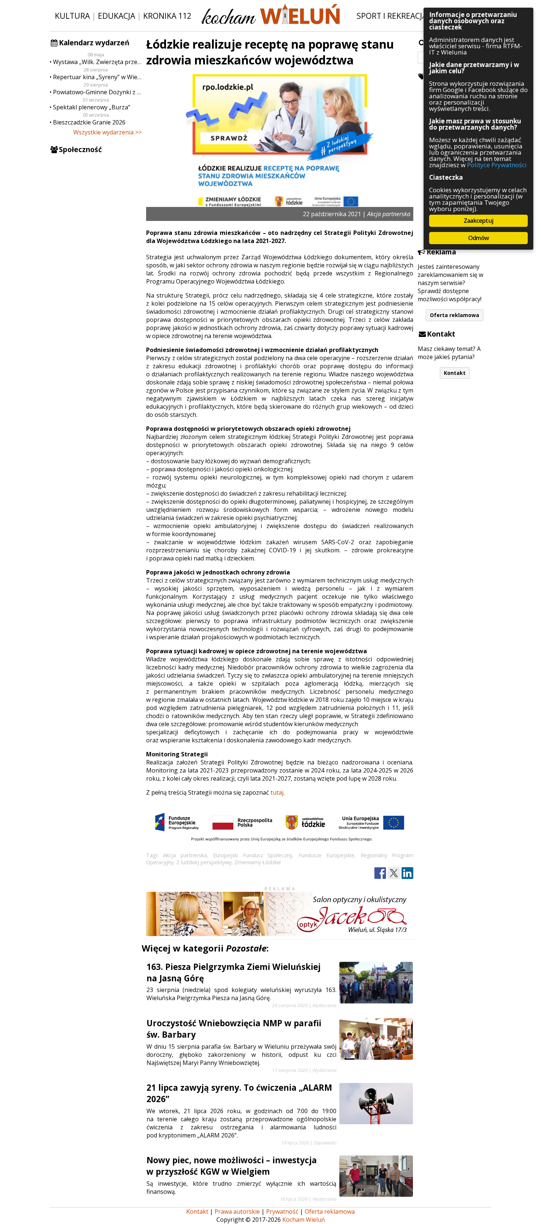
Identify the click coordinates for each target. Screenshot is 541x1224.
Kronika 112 (167, 15)
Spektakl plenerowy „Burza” (91, 107)
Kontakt (455, 372)
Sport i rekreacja (392, 15)
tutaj (276, 792)
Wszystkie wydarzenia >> (107, 132)
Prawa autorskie (237, 1211)
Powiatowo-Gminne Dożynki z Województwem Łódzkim (97, 92)
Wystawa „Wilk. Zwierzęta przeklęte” (97, 62)
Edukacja (116, 15)
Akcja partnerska (185, 855)
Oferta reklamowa (454, 315)
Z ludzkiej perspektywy (203, 862)
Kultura (72, 15)
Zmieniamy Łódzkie (257, 862)
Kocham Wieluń (303, 1220)
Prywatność (282, 1211)
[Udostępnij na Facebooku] (380, 873)
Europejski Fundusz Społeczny (253, 855)
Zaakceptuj (478, 221)
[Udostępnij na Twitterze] (394, 873)
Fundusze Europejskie (326, 855)
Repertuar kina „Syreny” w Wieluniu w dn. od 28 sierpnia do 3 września (97, 77)
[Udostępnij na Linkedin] (407, 873)
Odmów (478, 238)
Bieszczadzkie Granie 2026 (89, 122)
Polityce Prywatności (497, 165)
